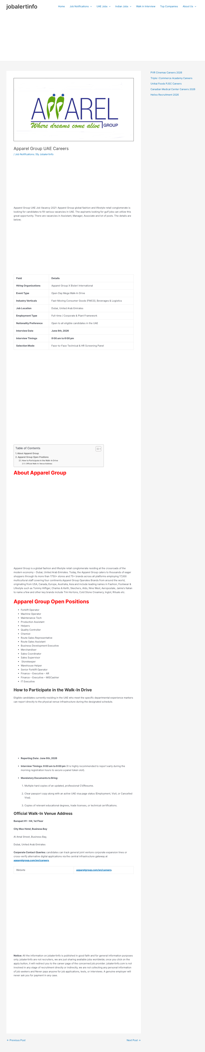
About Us (188, 6)
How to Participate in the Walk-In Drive (40, 460)
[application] (90, 6)
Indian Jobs (121, 6)
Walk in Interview (145, 6)
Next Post (134, 1040)
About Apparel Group (28, 453)
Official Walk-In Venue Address (39, 463)
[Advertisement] (102, 36)
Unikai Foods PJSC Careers (166, 83)
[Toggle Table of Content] (96, 449)
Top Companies (169, 6)
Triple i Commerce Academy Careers (171, 78)
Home (61, 6)
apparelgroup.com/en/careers (31, 860)
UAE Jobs (102, 6)
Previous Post (16, 1040)
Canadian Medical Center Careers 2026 (173, 89)
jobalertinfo (21, 6)
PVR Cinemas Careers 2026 (166, 72)
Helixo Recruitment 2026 (165, 94)
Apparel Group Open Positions (33, 457)
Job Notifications (79, 6)
